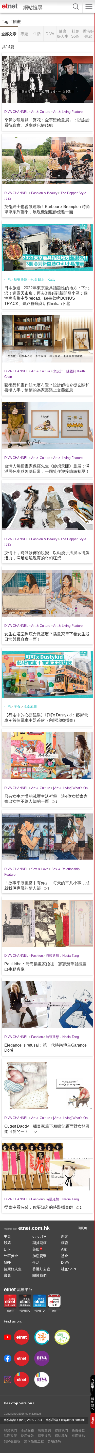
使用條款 (27, 1436)
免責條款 (78, 1430)
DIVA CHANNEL (16, 112)
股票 (7, 1243)
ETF (7, 1249)
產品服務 (27, 1430)
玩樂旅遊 (20, 279)
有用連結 (78, 1436)
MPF (7, 1262)
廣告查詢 (44, 1430)
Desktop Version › (19, 1403)
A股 (64, 1249)
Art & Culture (40, 112)
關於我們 (39, 1275)
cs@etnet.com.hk (73, 1420)
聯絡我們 (61, 1430)
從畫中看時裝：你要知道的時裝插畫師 (38, 1207)
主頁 (7, 1236)
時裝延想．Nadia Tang (62, 955)
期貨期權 (39, 1243)
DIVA (65, 1262)
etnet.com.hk (34, 1228)
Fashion (37, 955)
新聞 (64, 1236)
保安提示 (44, 1436)
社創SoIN (68, 1269)
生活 (7, 279)
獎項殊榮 (54, 1441)
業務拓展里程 (34, 1441)
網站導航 (61, 1436)
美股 (37, 1249)
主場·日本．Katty (42, 279)
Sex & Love (39, 869)
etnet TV (39, 1236)
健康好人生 (13, 1269)
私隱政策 (10, 1436)
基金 (64, 1256)
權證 (64, 1243)
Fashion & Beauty (44, 193)
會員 (7, 1275)
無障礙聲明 (12, 1441)
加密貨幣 (39, 1256)
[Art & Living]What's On (70, 788)
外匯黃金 (11, 1256)
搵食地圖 (30, 707)
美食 (17, 707)
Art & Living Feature (68, 112)
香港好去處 (41, 1269)
